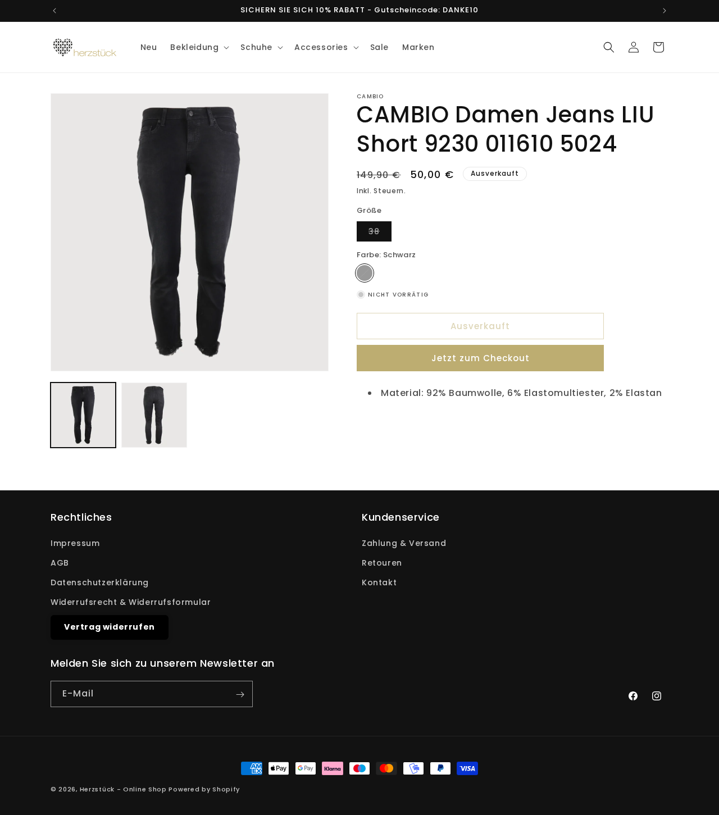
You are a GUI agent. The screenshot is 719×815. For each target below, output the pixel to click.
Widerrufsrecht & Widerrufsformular (131, 602)
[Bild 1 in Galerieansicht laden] (83, 415)
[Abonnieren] (239, 694)
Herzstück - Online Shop (123, 789)
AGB (60, 562)
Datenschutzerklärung (100, 582)
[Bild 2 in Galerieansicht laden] (153, 415)
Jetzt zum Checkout (480, 358)
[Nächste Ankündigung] (664, 10)
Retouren (382, 562)
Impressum (75, 543)
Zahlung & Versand (404, 543)
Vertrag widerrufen (109, 627)
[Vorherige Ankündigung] (54, 10)
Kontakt (379, 582)
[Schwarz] (364, 273)
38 (380, 233)
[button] (198, 47)
